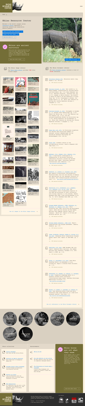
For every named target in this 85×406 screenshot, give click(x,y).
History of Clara (11, 374)
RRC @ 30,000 (37, 351)
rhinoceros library (8, 25)
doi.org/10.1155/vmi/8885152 (58, 163)
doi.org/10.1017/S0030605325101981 (60, 295)
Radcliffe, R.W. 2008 (55, 247)
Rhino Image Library (17, 70)
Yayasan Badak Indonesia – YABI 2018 (60, 223)
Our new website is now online (43, 358)
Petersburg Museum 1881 (56, 79)
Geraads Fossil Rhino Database (15, 366)
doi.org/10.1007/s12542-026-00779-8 (67, 179)
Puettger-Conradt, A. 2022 (57, 89)
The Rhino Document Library (59, 68)
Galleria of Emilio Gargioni (14, 358)
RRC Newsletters (11, 384)
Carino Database (11, 351)
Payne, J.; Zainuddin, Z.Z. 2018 (58, 260)
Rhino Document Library (59, 70)
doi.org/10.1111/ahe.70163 (57, 281)
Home (3, 14)
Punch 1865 (52, 142)
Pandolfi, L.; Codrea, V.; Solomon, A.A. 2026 (62, 171)
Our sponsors (61, 395)
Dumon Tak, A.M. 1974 (55, 130)
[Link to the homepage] (12, 6)
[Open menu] (81, 6)
